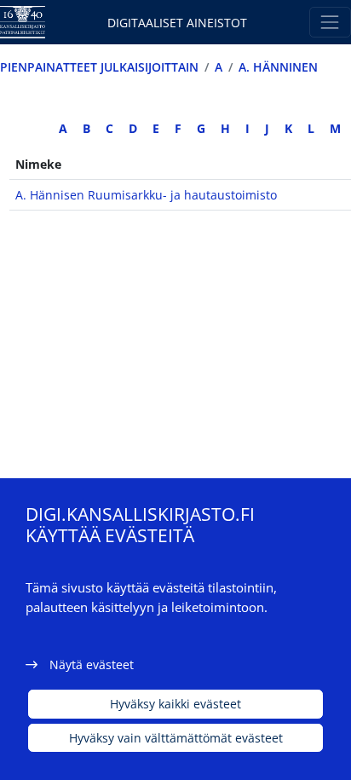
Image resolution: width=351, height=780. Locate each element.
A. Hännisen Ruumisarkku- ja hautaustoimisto (146, 195)
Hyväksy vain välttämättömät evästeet (176, 738)
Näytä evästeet (91, 664)
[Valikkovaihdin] (330, 22)
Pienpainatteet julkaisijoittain (99, 67)
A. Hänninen (278, 67)
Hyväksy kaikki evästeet (175, 704)
